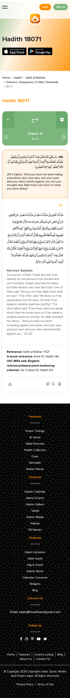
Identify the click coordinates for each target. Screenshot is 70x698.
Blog (35, 590)
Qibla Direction (35, 443)
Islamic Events (35, 498)
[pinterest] (32, 639)
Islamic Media (35, 517)
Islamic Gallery (35, 504)
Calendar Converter (35, 577)
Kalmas (35, 523)
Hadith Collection (35, 450)
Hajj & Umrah (35, 564)
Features (24, 654)
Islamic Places (35, 469)
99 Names (35, 529)
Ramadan (35, 462)
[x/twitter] (45, 639)
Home (6, 77)
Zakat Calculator (35, 552)
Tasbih (35, 510)
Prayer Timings (35, 430)
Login (45, 7)
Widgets (35, 583)
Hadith (18, 77)
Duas (35, 456)
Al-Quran (35, 437)
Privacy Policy (24, 684)
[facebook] (21, 639)
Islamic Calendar (35, 491)
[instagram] (26, 639)
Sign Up (60, 7)
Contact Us (43, 658)
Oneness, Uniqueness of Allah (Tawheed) (32, 82)
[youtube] (39, 639)
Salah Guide (35, 558)
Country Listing (43, 654)
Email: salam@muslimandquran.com (35, 612)
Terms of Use (45, 684)
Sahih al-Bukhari (35, 77)
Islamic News (35, 571)
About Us (26, 658)
